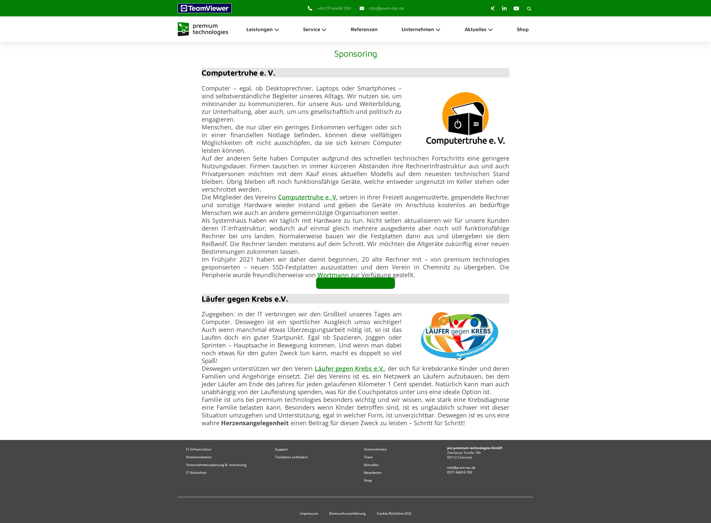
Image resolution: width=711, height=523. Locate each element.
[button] (529, 8)
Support (281, 449)
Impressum (309, 513)
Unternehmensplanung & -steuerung (216, 464)
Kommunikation (199, 457)
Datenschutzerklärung (347, 513)
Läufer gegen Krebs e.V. (349, 368)
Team (368, 457)
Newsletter (373, 472)
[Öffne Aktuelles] (490, 29)
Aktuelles (371, 464)
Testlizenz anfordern (291, 457)
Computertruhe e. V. (308, 197)
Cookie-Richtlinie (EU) (394, 513)
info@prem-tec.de (461, 467)
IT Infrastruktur (198, 449)
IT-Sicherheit (196, 472)
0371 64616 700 (459, 472)
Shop (368, 480)
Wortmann (334, 275)
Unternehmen (375, 449)
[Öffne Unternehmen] (437, 29)
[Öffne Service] (324, 29)
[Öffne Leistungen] (276, 29)
